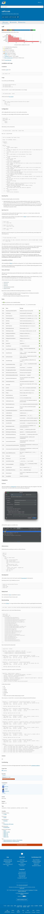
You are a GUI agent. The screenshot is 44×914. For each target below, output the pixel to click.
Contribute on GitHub (36, 861)
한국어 (28, 906)
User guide (7, 862)
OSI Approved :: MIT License (8, 824)
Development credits (36, 865)
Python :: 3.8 (5, 834)
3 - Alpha (5, 814)
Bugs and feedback (36, 860)
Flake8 (25, 216)
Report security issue (22, 873)
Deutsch (32, 905)
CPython (7, 603)
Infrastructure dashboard (21, 861)
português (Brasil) (19, 905)
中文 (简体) (36, 905)
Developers (5, 820)
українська (25, 905)
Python (4, 830)
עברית (21, 906)
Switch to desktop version (22, 899)
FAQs (8, 865)
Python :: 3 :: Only (6, 832)
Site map (22, 894)
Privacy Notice (21, 876)
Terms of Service (22, 872)
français (12, 905)
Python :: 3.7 (5, 833)
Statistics (22, 862)
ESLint (6, 53)
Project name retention (7, 864)
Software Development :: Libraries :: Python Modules (12, 840)
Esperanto (24, 906)
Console (4, 817)
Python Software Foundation (23, 893)
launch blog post (8, 60)
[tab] (5, 22)
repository (5, 770)
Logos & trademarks (22, 864)
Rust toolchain (24, 578)
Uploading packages (7, 861)
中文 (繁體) (40, 905)
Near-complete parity (9, 57)
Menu (39, 2)
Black (11, 263)
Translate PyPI (35, 862)
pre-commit (11, 96)
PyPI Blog (21, 860)
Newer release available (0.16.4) (8, 779)
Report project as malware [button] (22, 844)
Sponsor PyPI (36, 864)
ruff (7, 69)
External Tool (13, 486)
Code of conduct (21, 875)
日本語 (15, 905)
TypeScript (7, 56)
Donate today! (22, 888)
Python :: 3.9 (5, 835)
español (8, 905)
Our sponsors (22, 865)
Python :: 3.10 (5, 836)
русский (18, 906)
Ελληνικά (29, 905)
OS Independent (6, 827)
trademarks (31, 890)
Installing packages (7, 860)
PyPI (10, 594)
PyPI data (4, 775)
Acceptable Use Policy (22, 878)
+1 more (3, 793)
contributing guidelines (35, 765)
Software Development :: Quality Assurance (11, 841)
